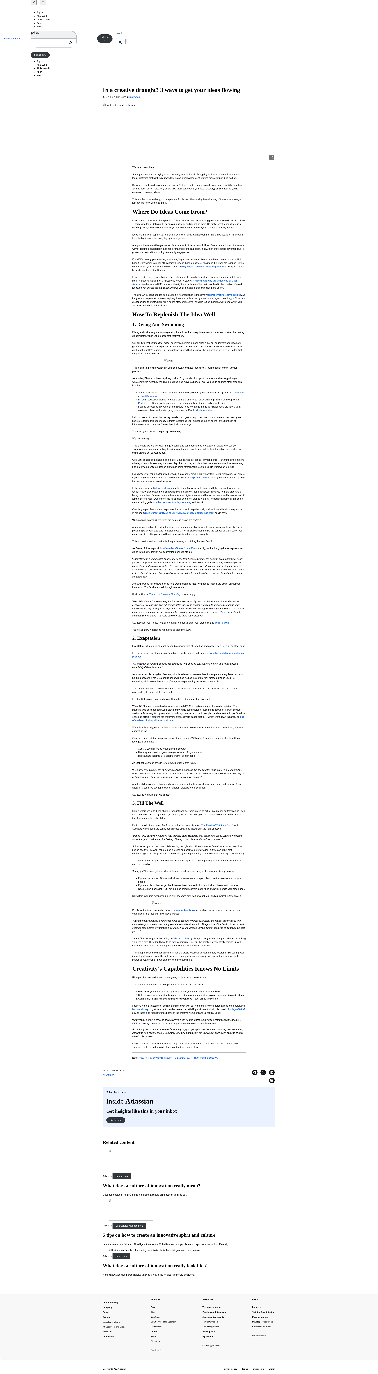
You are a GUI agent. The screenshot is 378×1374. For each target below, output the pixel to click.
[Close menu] (34, 2)
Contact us (108, 1336)
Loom (154, 1331)
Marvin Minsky (140, 1009)
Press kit (107, 1331)
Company (107, 1307)
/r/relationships (204, 410)
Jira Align (155, 1317)
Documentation (260, 1317)
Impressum (258, 1369)
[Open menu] (43, 2)
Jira (153, 1312)
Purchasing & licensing (214, 1312)
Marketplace (208, 1331)
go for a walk (222, 622)
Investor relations (111, 1322)
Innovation (134, 97)
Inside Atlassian (12, 38)
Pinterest (143, 403)
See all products (157, 1350)
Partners (256, 1307)
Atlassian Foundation (114, 1327)
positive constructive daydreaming (172, 502)
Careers (106, 1312)
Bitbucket (156, 1341)
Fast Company (149, 396)
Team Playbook (210, 1322)
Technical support (211, 1307)
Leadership (122, 1176)
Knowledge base (210, 1326)
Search (35, 33)
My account (208, 1336)
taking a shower (163, 488)
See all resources (259, 1336)
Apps (39, 23)
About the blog (110, 1302)
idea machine (181, 938)
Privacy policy (230, 1369)
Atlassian (108, 1075)
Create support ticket (211, 1345)
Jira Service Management (129, 1225)
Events (106, 1317)
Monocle (239, 392)
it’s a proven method (199, 477)
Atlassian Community (213, 1317)
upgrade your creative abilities (224, 295)
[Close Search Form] (126, 42)
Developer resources (262, 1322)
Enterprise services (262, 1326)
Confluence (157, 1326)
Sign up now (40, 55)
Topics (40, 12)
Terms (245, 1369)
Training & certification (263, 1312)
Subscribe (105, 38)
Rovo (153, 1307)
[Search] (70, 42)
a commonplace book (183, 910)
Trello (154, 1336)
